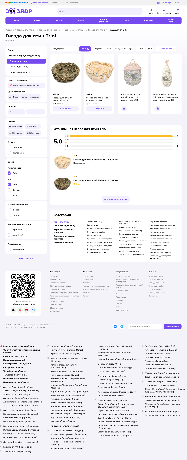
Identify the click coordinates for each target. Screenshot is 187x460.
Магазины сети (122, 310)
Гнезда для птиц (96, 30)
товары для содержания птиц (131, 254)
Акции (118, 294)
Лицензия (54, 276)
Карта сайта (55, 311)
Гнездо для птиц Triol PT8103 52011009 (95, 159)
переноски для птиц (159, 246)
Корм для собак (155, 289)
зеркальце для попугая (129, 251)
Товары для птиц (25, 30)
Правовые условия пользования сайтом (40, 325)
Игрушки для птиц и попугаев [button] (64, 230)
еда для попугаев (94, 235)
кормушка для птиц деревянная (164, 228)
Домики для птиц (19, 66)
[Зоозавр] (29, 11)
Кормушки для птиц (20, 72)
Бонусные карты (123, 276)
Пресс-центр (88, 279)
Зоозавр (9, 30)
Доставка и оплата (58, 283)
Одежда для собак (157, 293)
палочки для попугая (96, 252)
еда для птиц (92, 225)
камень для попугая (127, 227)
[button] (64, 48)
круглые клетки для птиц (161, 235)
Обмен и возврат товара (60, 286)
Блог (118, 307)
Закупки (86, 283)
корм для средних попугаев (99, 242)
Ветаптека (153, 296)
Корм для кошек (156, 279)
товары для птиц (94, 222)
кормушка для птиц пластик (162, 225)
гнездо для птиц (157, 249)
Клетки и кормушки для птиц (24, 55)
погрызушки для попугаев (130, 244)
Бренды (119, 300)
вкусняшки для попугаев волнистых (129, 222)
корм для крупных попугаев (99, 246)
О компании (88, 276)
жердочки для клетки (128, 234)
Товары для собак (156, 286)
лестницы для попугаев (129, 237)
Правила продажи (57, 289)
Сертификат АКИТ (57, 301)
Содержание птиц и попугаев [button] (64, 237)
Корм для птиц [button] (61, 222)
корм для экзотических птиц (99, 228)
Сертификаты (56, 305)
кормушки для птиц (158, 222)
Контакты (87, 296)
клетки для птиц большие (161, 239)
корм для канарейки (96, 232)
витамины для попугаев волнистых (160, 257)
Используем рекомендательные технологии (25, 327)
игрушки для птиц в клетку (130, 231)
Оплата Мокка (122, 290)
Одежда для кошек (157, 283)
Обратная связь (56, 308)
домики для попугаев (159, 242)
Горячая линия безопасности (95, 289)
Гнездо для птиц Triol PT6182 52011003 (95, 180)
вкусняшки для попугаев (98, 249)
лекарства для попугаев (160, 252)
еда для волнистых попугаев (99, 239)
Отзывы (119, 304)
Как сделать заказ (57, 279)
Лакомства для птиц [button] (64, 225)
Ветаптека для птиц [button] (64, 242)
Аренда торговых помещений (96, 286)
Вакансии (87, 293)
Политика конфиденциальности (64, 293)
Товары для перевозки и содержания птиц (61, 30)
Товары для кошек (156, 276)
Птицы (11, 50)
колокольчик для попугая (130, 248)
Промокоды (121, 297)
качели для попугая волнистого (133, 241)
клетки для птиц (157, 232)
